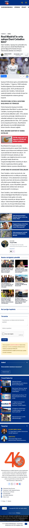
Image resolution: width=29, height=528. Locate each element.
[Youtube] (17, 484)
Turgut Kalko (13, 242)
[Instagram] (13, 251)
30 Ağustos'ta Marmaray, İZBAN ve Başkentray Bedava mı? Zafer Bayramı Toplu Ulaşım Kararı (21, 301)
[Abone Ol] (27, 76)
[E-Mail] (11, 251)
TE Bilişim (18, 513)
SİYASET (24, 7)
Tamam (22, 520)
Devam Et (12, 248)
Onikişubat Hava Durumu (9, 488)
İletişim (9, 501)
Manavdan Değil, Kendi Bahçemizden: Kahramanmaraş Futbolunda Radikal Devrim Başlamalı (17, 439)
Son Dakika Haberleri (8, 495)
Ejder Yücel (11, 436)
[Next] (20, 484)
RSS (5, 508)
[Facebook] (9, 484)
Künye (3, 501)
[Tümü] (27, 362)
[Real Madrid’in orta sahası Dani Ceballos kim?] (14, 65)
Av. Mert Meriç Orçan (14, 429)
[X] (12, 484)
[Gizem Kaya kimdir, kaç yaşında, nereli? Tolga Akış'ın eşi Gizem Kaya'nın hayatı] (7, 263)
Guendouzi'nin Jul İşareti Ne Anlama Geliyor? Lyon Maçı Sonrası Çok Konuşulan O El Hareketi (7, 301)
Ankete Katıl (5, 372)
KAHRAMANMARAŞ (6, 7)
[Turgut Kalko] (4, 243)
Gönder (4, 339)
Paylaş (4, 76)
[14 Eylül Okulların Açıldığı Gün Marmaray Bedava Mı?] (21, 278)
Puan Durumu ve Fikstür (8, 491)
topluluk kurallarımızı (15, 344)
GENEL (9, 33)
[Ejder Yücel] (4, 438)
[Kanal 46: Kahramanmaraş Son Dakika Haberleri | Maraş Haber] (6, 2)
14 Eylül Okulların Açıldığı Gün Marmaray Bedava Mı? (21, 284)
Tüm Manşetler (6, 493)
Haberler (3, 33)
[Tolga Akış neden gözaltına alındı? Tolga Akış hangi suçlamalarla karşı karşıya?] (21, 263)
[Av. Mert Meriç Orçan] (4, 431)
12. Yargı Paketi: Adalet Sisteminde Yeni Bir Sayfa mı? (18, 432)
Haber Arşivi (6, 496)
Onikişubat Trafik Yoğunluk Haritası (11, 490)
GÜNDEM (17, 7)
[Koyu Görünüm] (22, 2)
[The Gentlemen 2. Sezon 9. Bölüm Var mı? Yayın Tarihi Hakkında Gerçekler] (7, 278)
